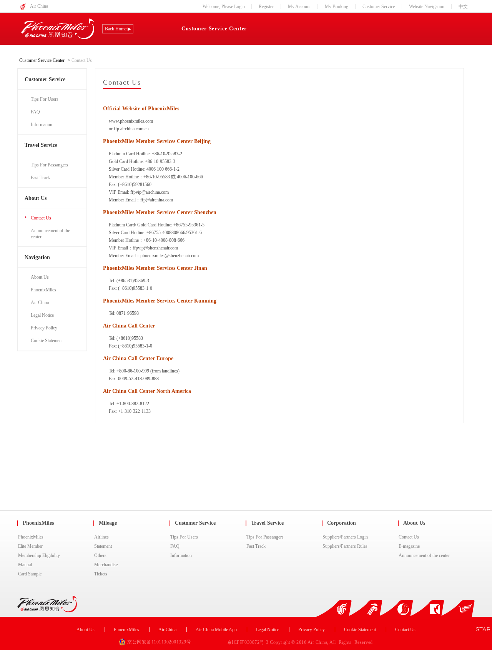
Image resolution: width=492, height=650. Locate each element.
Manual (25, 564)
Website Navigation (426, 6)
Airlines (101, 537)
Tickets (100, 574)
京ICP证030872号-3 (248, 642)
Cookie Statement (360, 629)
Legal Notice (267, 629)
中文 (463, 6)
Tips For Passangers (265, 537)
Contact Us (409, 537)
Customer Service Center (214, 29)
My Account (299, 6)
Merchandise (106, 564)
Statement (103, 546)
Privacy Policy (311, 629)
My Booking (336, 6)
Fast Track (256, 546)
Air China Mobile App (216, 629)
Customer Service (378, 6)
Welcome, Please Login (224, 6)
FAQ (175, 546)
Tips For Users (184, 537)
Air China (39, 6)
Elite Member (30, 546)
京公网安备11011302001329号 (159, 642)
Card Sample (30, 574)
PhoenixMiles (30, 537)
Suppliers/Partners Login (345, 537)
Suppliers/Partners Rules (344, 546)
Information (181, 555)
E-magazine (409, 546)
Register (266, 6)
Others (100, 555)
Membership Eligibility (39, 555)
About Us (85, 629)
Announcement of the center (424, 555)
